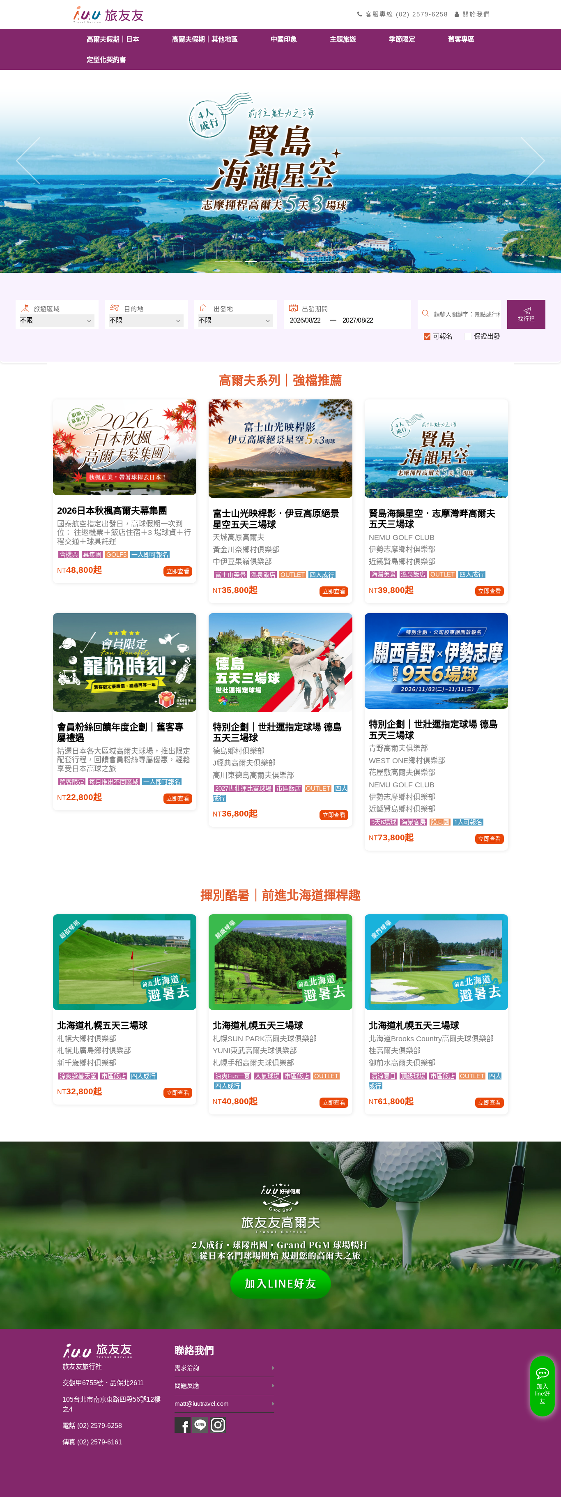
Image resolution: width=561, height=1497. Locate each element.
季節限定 (402, 39)
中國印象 (284, 39)
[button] (28, 160)
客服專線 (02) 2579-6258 (405, 14)
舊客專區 (461, 39)
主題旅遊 (343, 39)
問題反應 (187, 1385)
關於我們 (475, 14)
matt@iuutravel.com (202, 1403)
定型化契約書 (106, 59)
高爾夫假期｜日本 (113, 39)
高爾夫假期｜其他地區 (205, 39)
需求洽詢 (187, 1367)
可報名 (443, 336)
